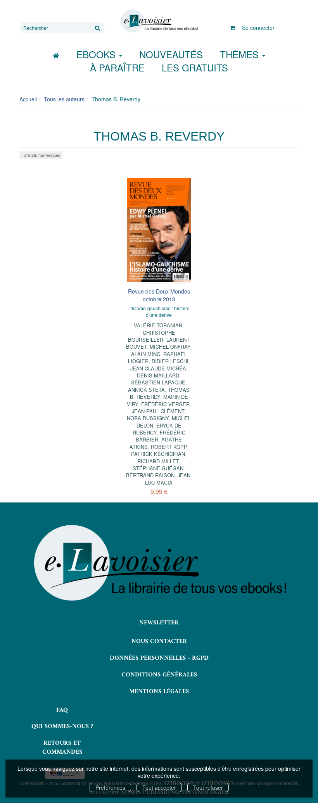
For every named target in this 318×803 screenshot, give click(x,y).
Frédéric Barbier (160, 436)
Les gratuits (195, 67)
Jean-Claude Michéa (158, 368)
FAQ (62, 710)
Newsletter (159, 622)
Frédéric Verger (165, 404)
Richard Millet (158, 461)
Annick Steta (146, 389)
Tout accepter (159, 787)
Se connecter (258, 27)
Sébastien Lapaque (158, 382)
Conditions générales (159, 674)
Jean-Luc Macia (168, 478)
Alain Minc (145, 354)
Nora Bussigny (148, 418)
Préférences (110, 787)
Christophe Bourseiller (151, 336)
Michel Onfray (170, 346)
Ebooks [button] (97, 54)
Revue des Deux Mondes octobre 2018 (159, 295)
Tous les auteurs (64, 99)
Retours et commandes (62, 748)
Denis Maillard (158, 375)
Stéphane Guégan (158, 468)
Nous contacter (159, 641)
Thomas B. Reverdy (160, 393)
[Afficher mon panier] (232, 27)
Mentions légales (159, 691)
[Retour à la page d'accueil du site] (159, 21)
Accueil (28, 99)
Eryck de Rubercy (157, 429)
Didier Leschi (170, 361)
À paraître (117, 67)
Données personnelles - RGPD (159, 658)
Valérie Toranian (158, 325)
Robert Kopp (169, 446)
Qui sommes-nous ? (62, 726)
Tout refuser (208, 787)
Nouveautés (171, 54)
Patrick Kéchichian (158, 453)
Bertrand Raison (150, 475)
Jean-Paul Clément (158, 411)
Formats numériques (40, 155)
